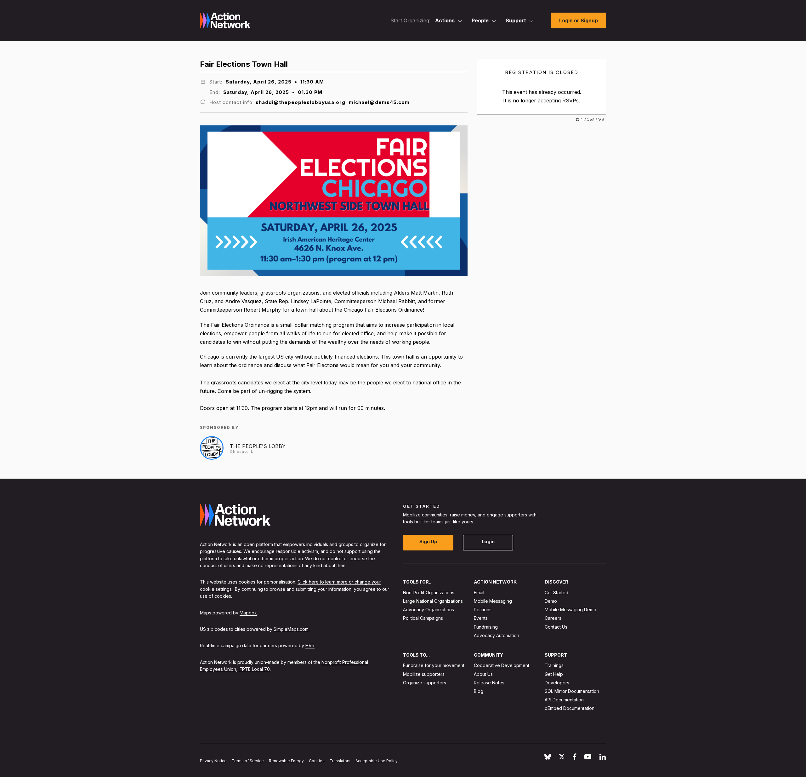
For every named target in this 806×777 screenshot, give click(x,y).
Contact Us (556, 627)
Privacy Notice (213, 760)
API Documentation (564, 699)
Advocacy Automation (496, 635)
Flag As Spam (592, 120)
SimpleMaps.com (291, 629)
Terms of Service (248, 760)
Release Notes (489, 682)
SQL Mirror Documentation (572, 691)
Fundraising (486, 627)
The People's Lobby (258, 446)
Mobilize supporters (424, 674)
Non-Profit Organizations (428, 592)
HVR (310, 645)
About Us (483, 674)
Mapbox (248, 612)
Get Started (556, 592)
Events (481, 618)
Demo (551, 601)
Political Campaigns (423, 618)
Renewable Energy (286, 760)
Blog (478, 691)
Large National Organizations (433, 601)
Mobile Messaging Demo (570, 609)
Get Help (554, 674)
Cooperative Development (501, 665)
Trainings (554, 665)
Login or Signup (578, 20)
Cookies (317, 760)
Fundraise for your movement (433, 665)
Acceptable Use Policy (376, 760)
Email (479, 592)
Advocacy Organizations (428, 609)
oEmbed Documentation (569, 708)
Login (488, 541)
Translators (340, 760)
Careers (553, 618)
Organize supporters (424, 682)
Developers (557, 682)
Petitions (482, 609)
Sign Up (428, 541)
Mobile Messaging (493, 601)
